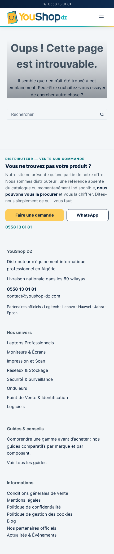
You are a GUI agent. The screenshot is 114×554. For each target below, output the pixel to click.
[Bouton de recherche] (102, 114)
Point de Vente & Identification (37, 397)
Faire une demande (34, 215)
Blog (11, 521)
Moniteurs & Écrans (26, 352)
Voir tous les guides (26, 462)
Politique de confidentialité (34, 507)
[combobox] (52, 114)
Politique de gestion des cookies (39, 514)
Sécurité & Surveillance (30, 379)
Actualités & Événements (31, 535)
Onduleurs (17, 388)
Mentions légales (24, 500)
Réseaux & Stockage (27, 370)
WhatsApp (87, 215)
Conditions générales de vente (37, 493)
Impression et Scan (26, 361)
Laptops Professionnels (30, 342)
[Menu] (101, 17)
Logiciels (16, 406)
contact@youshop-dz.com (33, 296)
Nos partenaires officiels (31, 528)
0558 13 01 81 (18, 227)
